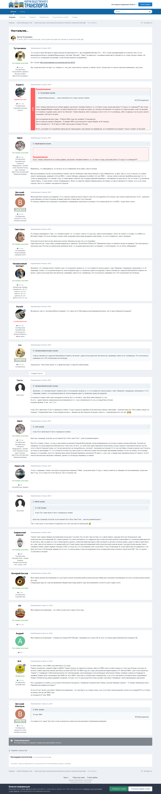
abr (19, 605)
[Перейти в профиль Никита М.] (20, 474)
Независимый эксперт (20, 264)
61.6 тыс (21, 364)
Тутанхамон (27, 37)
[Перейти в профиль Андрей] (20, 641)
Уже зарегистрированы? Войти (123, 4)
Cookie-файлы (92, 777)
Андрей (20, 633)
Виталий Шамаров (19, 193)
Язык (66, 777)
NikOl (19, 138)
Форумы (12, 17)
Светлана (20, 229)
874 (20, 652)
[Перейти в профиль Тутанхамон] (13, 38)
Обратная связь (79, 777)
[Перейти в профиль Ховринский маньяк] (20, 543)
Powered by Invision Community (80, 782)
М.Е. (20, 661)
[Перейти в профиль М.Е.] (20, 669)
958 (20, 554)
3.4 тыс (21, 285)
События (22, 17)
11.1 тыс (21, 214)
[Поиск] (149, 11)
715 (20, 485)
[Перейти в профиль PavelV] (20, 314)
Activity (22, 11)
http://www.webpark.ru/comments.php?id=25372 (57, 62)
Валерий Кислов (20, 573)
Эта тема (141, 11)
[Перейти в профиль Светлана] (20, 237)
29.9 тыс (21, 325)
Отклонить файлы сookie (140, 789)
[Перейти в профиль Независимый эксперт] (20, 274)
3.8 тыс (21, 67)
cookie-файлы (25, 789)
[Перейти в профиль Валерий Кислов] (20, 581)
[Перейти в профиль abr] (20, 613)
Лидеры (75, 17)
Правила (32, 17)
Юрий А (20, 85)
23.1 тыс (21, 624)
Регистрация (145, 4)
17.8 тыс (21, 157)
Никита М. (20, 466)
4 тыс (21, 592)
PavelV (19, 306)
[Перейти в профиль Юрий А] (20, 92)
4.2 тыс (21, 680)
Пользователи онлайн (60, 17)
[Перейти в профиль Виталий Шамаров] (20, 202)
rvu (19, 345)
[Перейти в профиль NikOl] (20, 146)
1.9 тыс (20, 248)
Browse (13, 11)
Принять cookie (119, 789)
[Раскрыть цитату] (39, 93)
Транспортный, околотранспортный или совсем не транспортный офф (56, 39)
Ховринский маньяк (20, 533)
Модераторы (44, 17)
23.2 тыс (21, 104)
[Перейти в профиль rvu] (20, 353)
